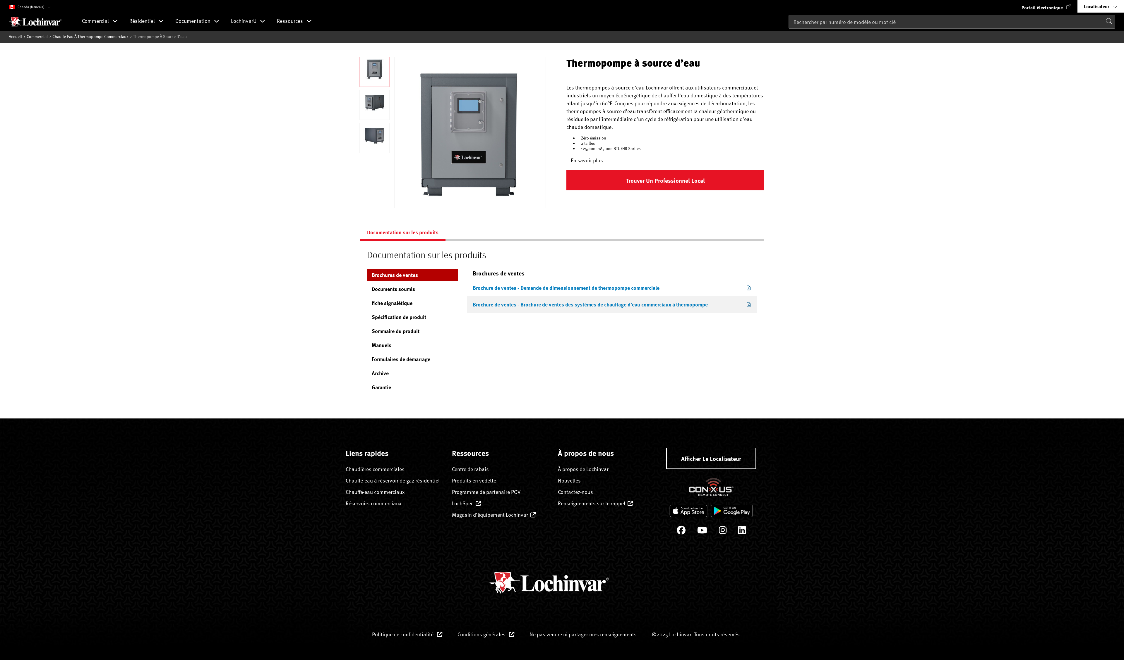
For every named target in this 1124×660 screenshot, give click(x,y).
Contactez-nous (575, 492)
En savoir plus (587, 160)
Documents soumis (393, 289)
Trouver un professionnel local (665, 180)
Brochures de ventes (395, 275)
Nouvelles (569, 480)
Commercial (37, 36)
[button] (1046, 6)
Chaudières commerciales (375, 469)
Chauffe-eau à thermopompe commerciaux (90, 36)
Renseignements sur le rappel (591, 503)
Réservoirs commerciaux (373, 503)
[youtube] (702, 531)
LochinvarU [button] (244, 21)
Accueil (15, 36)
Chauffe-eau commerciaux (375, 492)
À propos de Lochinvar (583, 469)
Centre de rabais (470, 469)
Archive (380, 373)
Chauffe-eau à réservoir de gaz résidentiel (393, 480)
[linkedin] (742, 531)
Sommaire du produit (395, 331)
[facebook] (681, 531)
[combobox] (952, 22)
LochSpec (462, 503)
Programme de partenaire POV (486, 492)
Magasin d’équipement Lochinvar (490, 514)
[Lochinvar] (35, 22)
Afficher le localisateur (711, 458)
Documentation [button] (193, 21)
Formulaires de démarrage (401, 359)
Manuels (381, 345)
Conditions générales (482, 634)
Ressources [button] (290, 21)
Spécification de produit (399, 317)
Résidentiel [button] (142, 21)
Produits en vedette (474, 480)
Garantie (381, 387)
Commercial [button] (96, 21)
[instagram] (723, 531)
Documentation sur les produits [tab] (402, 232)
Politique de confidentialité (403, 634)
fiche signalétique (392, 303)
